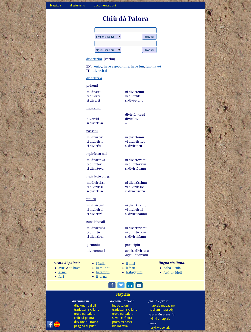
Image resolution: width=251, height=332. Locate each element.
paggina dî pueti (85, 326)
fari (61, 276)
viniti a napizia (160, 318)
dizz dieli (85, 305)
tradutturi (86, 309)
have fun (137, 66)
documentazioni (105, 5)
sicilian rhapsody (162, 309)
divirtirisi (94, 59)
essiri (62, 272)
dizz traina (86, 322)
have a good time (116, 66)
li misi (130, 263)
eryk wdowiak (160, 327)
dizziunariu (77, 5)
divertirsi (100, 70)
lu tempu (102, 272)
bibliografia (120, 326)
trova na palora (84, 314)
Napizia (123, 294)
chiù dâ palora (84, 318)
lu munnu (103, 268)
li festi (130, 268)
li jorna (101, 276)
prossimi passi (122, 322)
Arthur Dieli (173, 272)
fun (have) (153, 66)
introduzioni (120, 305)
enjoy (98, 66)
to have (74, 268)
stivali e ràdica (122, 318)
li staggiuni (134, 272)
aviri (61, 268)
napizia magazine (162, 305)
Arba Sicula (172, 268)
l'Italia (100, 263)
